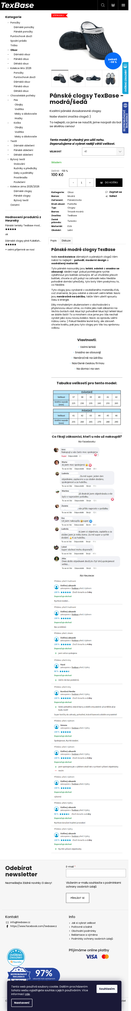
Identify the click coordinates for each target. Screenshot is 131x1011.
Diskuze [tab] (66, 240)
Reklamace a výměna (84, 935)
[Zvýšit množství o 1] (90, 183)
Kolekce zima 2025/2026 (24, 186)
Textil (13, 141)
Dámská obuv (22, 54)
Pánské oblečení (23, 150)
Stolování (19, 164)
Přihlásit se (78, 898)
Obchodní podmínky (83, 931)
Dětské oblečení (23, 154)
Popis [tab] (53, 240)
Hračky (19, 118)
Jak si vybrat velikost (83, 923)
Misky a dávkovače (26, 113)
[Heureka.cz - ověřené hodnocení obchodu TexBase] (16, 957)
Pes (16, 100)
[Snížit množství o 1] (73, 183)
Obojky (19, 104)
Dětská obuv (21, 63)
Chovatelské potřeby (22, 95)
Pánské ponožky (23, 31)
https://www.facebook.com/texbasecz (33, 926)
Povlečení (19, 182)
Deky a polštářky (23, 173)
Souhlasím (107, 989)
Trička (13, 45)
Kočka (17, 122)
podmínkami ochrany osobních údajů (93, 884)
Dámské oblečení (24, 145)
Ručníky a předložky (25, 168)
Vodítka (19, 109)
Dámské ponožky (24, 27)
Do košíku (111, 182)
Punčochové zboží (21, 36)
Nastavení (22, 1003)
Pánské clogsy (22, 195)
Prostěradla (20, 177)
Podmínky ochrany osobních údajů (92, 938)
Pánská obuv (21, 59)
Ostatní (14, 205)
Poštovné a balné (81, 927)
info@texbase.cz (20, 922)
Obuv (13, 50)
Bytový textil (17, 159)
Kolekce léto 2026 (20, 68)
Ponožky (15, 22)
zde (27, 994)
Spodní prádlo (18, 41)
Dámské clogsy (23, 191)
